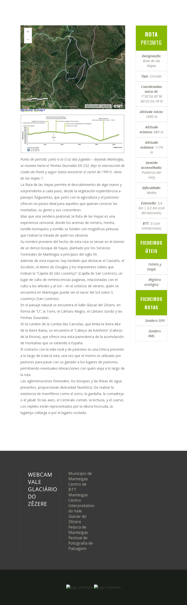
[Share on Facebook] (137, 345)
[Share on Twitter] (145, 345)
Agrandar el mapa (32, 110)
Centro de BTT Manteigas (78, 489)
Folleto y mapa (153, 266)
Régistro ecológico (152, 282)
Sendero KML (153, 333)
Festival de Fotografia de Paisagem (80, 543)
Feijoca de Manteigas (78, 529)
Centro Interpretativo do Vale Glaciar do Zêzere (81, 511)
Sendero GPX (153, 320)
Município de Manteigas (80, 476)
